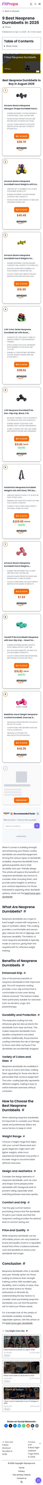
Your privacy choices (22, 1475)
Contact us (21, 1478)
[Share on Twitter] (10, 1425)
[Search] (35, 4)
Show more (11, 46)
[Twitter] (21, 1482)
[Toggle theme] (38, 813)
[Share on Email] (37, 1425)
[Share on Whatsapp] (23, 1425)
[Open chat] (38, 1480)
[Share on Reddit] (28, 1425)
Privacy (21, 1471)
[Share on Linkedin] (15, 1425)
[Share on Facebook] (6, 1425)
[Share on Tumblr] (32, 1425)
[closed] (39, 4)
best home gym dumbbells (19, 1323)
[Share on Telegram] (19, 1425)
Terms (21, 1467)
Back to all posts (12, 11)
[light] (31, 4)
